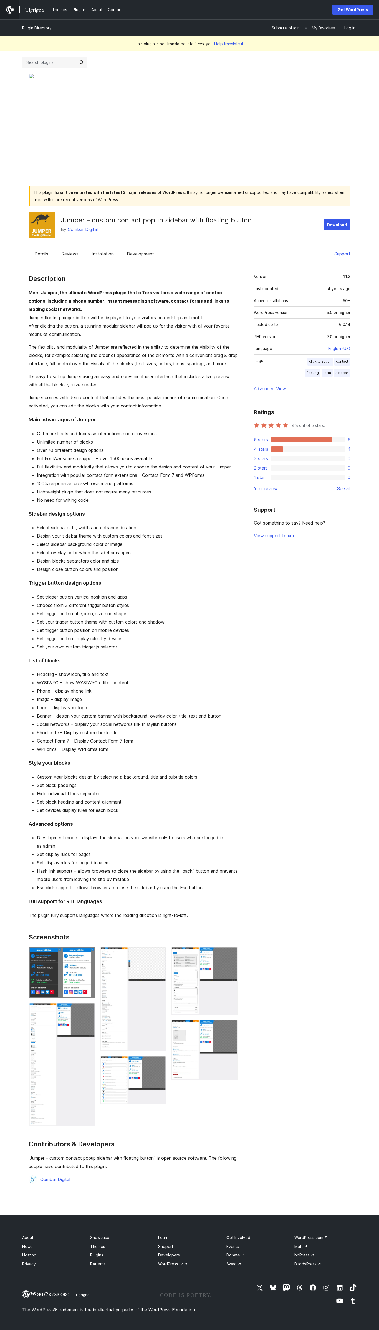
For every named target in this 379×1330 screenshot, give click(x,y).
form (327, 373)
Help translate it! (229, 43)
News (27, 1246)
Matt (300, 1246)
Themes (97, 1246)
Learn (163, 1237)
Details (41, 254)
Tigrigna (82, 1295)
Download (337, 224)
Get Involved (238, 1237)
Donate (235, 1255)
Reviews (70, 254)
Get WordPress (353, 9)
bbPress (304, 1255)
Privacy (29, 1263)
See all (343, 488)
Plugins (96, 1255)
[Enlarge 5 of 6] (230, 954)
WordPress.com (311, 1237)
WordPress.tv (173, 1263)
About (27, 1237)
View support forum (274, 535)
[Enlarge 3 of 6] (159, 954)
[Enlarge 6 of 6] (230, 1027)
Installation (103, 254)
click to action (320, 361)
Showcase (99, 1237)
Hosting (29, 1255)
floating (313, 373)
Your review (266, 488)
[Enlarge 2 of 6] (88, 1010)
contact (342, 361)
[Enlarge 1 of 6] (88, 954)
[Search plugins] (81, 62)
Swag (233, 1263)
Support (342, 254)
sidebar (341, 373)
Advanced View (270, 388)
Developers (169, 1255)
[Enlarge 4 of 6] (159, 1063)
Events (232, 1246)
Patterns (98, 1263)
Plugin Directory (37, 28)
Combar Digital (83, 229)
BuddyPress (307, 1263)
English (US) (339, 348)
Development (140, 254)
